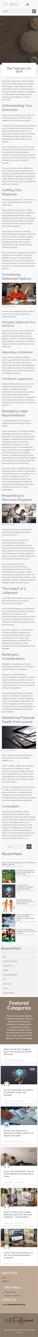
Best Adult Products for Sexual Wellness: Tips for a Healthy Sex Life (25, 901)
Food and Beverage (10, 975)
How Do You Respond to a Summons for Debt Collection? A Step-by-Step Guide (25, 917)
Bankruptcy (6, 664)
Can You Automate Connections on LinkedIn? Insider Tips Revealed (24, 887)
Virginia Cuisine (8, 993)
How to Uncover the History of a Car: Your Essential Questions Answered (18, 1255)
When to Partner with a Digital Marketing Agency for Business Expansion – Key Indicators (18, 1214)
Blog (4, 957)
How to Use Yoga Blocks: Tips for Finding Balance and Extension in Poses (19, 1173)
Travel (5, 988)
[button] (27, 4)
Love (4, 979)
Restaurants (7, 984)
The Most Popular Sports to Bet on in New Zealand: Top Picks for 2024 (25, 872)
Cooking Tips (8, 966)
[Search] (34, 11)
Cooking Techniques (10, 961)
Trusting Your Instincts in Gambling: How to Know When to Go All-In (26, 931)
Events (5, 970)
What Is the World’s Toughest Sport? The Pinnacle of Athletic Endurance (18, 1051)
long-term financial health (21, 800)
